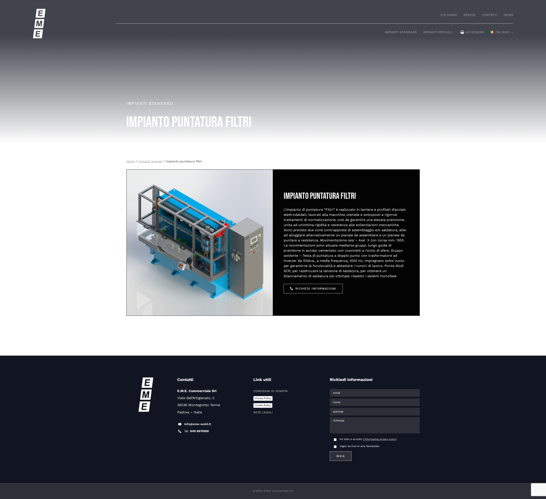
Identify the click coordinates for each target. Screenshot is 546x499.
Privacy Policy (263, 398)
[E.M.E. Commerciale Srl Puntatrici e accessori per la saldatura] (39, 10)
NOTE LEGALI (263, 412)
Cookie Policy (263, 405)
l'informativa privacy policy (380, 439)
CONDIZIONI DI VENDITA (270, 391)
